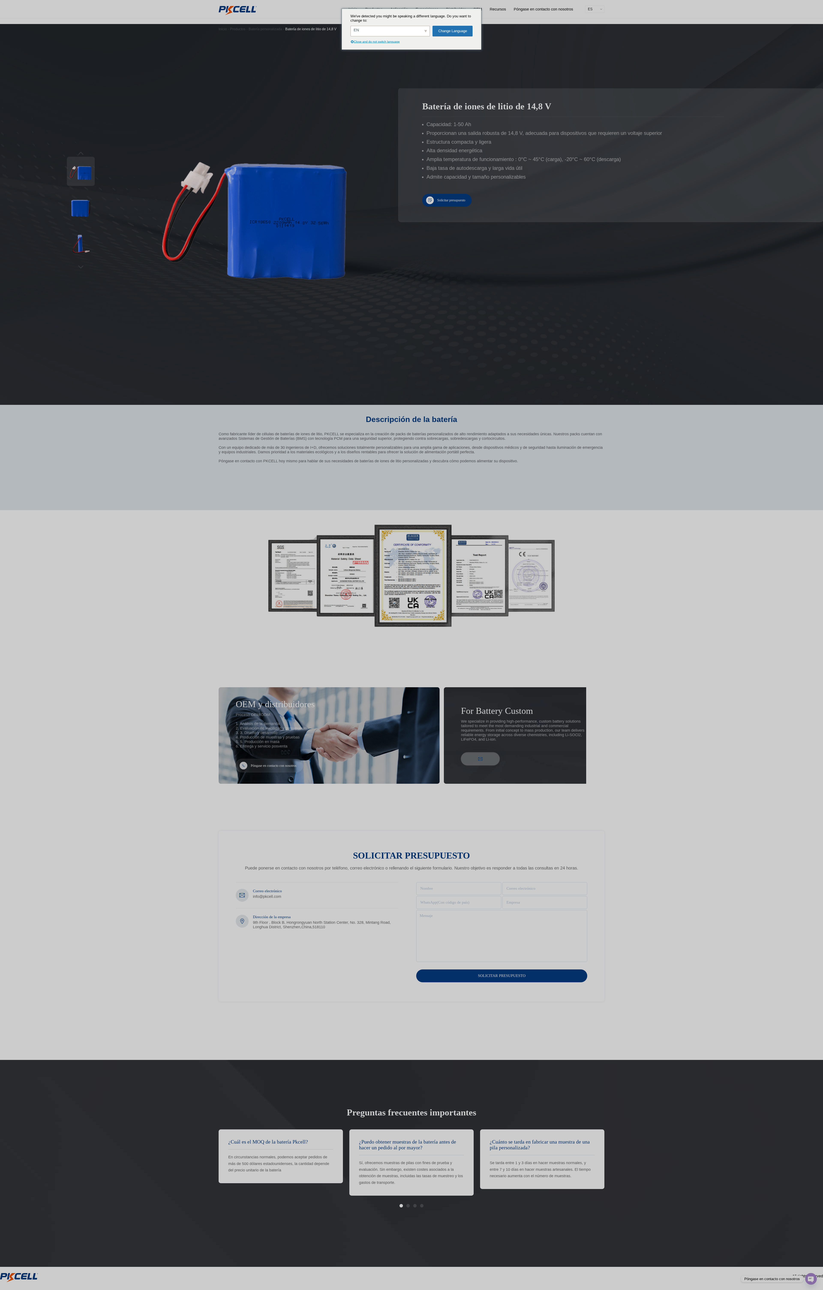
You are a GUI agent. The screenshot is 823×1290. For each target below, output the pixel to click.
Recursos (498, 9)
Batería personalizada (265, 29)
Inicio (223, 29)
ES (590, 9)
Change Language (452, 31)
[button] (401, 1205)
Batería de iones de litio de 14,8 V (310, 29)
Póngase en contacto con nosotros (543, 9)
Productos (237, 29)
